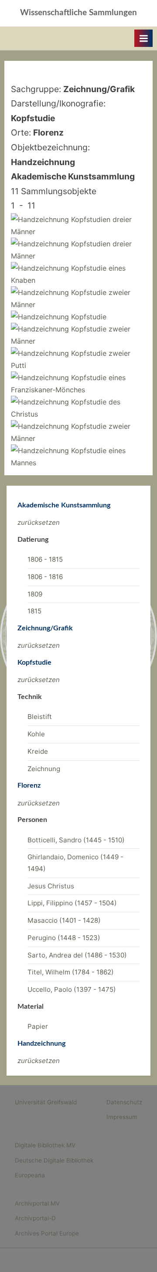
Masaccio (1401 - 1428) (64, 920)
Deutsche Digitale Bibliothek (54, 1160)
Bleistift (39, 716)
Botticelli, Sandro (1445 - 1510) (76, 840)
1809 (34, 594)
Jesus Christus (50, 886)
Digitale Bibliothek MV (45, 1145)
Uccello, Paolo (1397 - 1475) (71, 989)
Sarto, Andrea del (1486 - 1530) (77, 955)
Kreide (37, 751)
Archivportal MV (37, 1203)
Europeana (30, 1175)
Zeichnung (43, 769)
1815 (34, 611)
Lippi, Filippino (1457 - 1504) (72, 903)
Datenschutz (124, 1102)
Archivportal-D (35, 1218)
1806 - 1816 (45, 577)
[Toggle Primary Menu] (143, 38)
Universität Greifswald (46, 1102)
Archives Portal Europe (47, 1233)
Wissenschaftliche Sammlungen (78, 13)
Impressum (121, 1116)
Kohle (36, 734)
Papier (37, 1026)
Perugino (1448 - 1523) (63, 938)
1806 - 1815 (45, 559)
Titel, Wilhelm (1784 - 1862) (70, 972)
